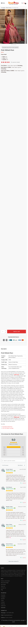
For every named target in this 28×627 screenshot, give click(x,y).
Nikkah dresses (8, 7)
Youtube (3, 598)
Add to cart (16, 331)
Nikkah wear (16, 417)
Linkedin (3, 602)
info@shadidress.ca (8, 615)
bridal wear (16, 374)
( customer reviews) (15, 62)
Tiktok (2, 600)
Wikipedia (3, 607)
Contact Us (3, 588)
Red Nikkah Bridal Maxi (7, 426)
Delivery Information (5, 580)
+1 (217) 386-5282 (10, 612)
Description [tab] (4, 349)
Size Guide (3, 584)
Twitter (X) (3, 605)
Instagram (3, 596)
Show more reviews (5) (13, 561)
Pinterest (3, 603)
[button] (24, 3)
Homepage (3, 7)
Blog (2, 589)
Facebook (3, 595)
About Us (3, 586)
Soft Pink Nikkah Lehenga (7, 428)
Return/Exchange (4, 582)
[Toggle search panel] (22, 3)
